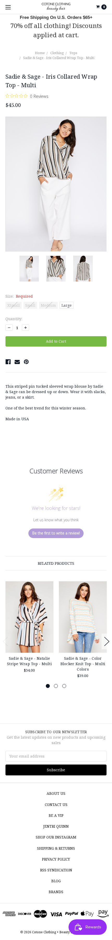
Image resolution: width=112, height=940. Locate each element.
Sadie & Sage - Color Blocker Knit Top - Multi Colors (82, 664)
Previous (5, 641)
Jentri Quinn (56, 826)
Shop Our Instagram (56, 837)
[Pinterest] (26, 361)
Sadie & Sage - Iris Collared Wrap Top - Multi (58, 57)
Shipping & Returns (56, 848)
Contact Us (56, 804)
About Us (56, 793)
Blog (56, 881)
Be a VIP (56, 815)
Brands (56, 892)
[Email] (17, 361)
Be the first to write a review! (56, 533)
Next (107, 641)
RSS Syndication (56, 870)
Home (40, 52)
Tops (73, 52)
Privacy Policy (56, 859)
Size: (19, 296)
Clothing (57, 52)
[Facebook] (8, 361)
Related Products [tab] (56, 563)
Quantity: (13, 318)
